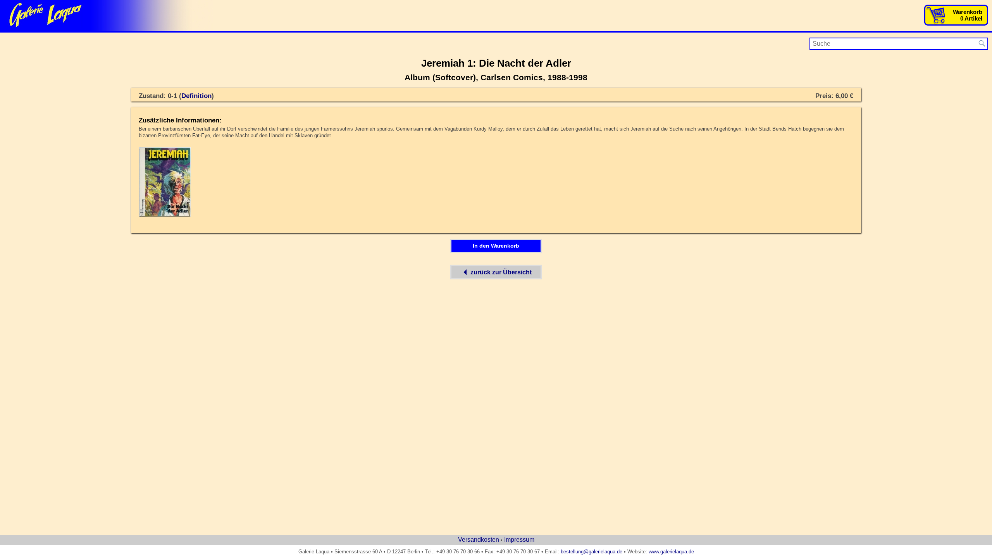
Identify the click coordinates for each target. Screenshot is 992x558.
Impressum (519, 539)
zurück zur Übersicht (501, 272)
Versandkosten (478, 539)
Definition (196, 96)
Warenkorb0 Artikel (967, 15)
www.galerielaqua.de (671, 552)
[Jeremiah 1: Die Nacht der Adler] (165, 215)
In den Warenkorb (496, 246)
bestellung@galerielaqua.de (591, 552)
